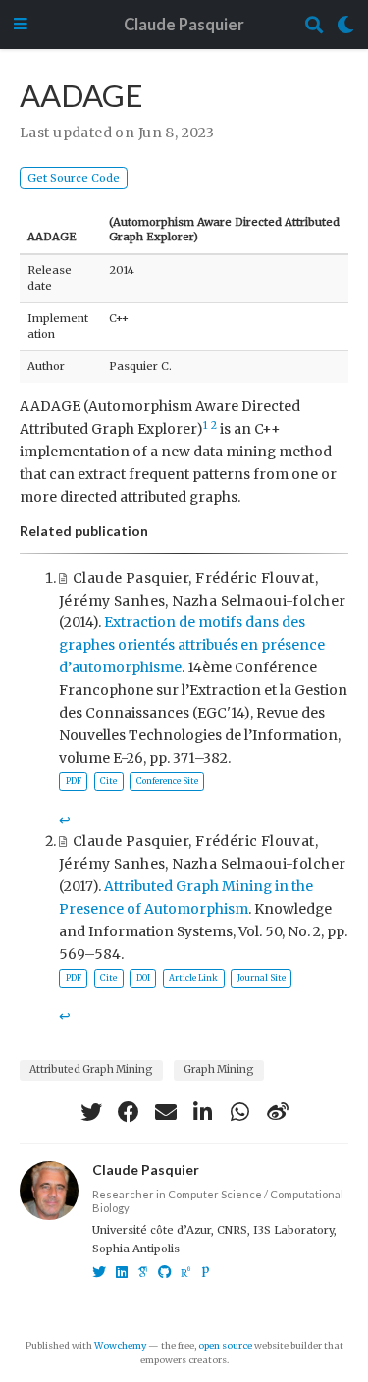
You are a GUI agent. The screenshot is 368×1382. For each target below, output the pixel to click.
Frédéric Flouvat (255, 578)
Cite (108, 781)
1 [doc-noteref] (205, 425)
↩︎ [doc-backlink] (65, 819)
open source (225, 1346)
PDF (73, 781)
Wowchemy (120, 1346)
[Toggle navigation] (20, 25)
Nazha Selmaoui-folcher (258, 601)
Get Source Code (73, 178)
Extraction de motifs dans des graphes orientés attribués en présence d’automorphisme (192, 644)
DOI (143, 978)
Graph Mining (219, 1069)
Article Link (193, 978)
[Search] (314, 25)
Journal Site (261, 978)
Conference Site (167, 781)
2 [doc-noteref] (214, 425)
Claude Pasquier (184, 24)
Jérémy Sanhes (112, 601)
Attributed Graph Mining (91, 1069)
